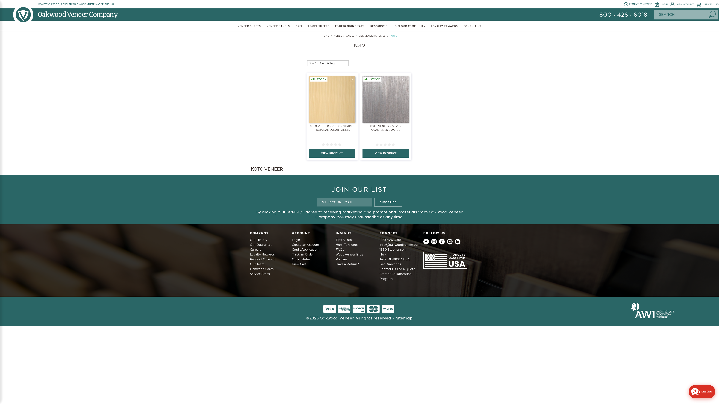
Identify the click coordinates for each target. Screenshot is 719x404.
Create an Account (305, 245)
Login (664, 4)
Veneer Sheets (249, 26)
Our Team (257, 264)
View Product (332, 153)
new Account (685, 4)
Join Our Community (409, 26)
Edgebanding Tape (350, 26)
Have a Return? (347, 264)
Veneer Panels (278, 26)
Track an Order (303, 254)
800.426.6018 (390, 240)
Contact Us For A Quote (397, 269)
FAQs (340, 249)
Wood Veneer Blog (349, 254)
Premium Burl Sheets (312, 26)
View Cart (299, 264)
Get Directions (390, 264)
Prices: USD (711, 4)
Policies (341, 259)
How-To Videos (347, 245)
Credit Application (305, 249)
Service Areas (260, 274)
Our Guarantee (261, 245)
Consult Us (472, 26)
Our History (259, 240)
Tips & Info (344, 240)
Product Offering (262, 259)
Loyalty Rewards (262, 254)
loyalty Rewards (444, 26)
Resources (379, 26)
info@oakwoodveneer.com (400, 245)
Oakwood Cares (262, 269)
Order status (301, 259)
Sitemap (404, 318)
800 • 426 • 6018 (623, 14)
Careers (255, 249)
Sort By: (313, 63)
